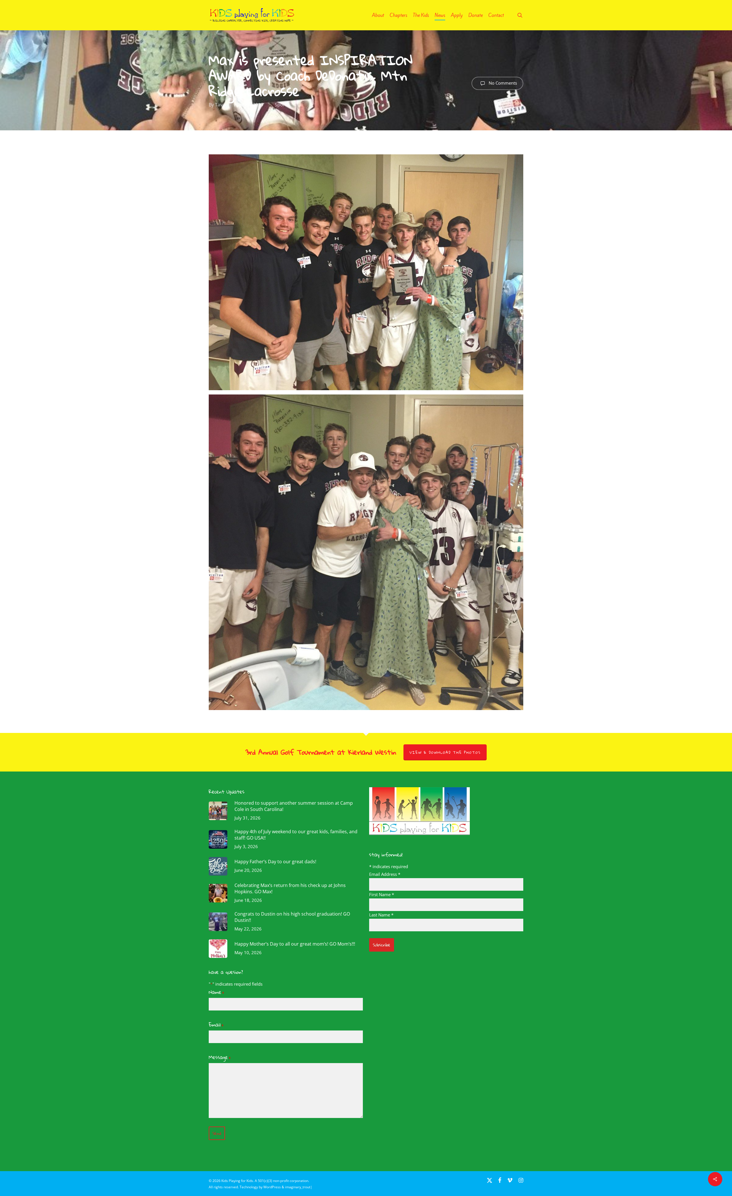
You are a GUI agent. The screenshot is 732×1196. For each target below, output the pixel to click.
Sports (282, 104)
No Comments (502, 82)
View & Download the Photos (445, 752)
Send (216, 1133)
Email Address (384, 874)
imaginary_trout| (298, 1187)
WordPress (272, 1187)
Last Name (381, 915)
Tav (218, 104)
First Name (381, 894)
